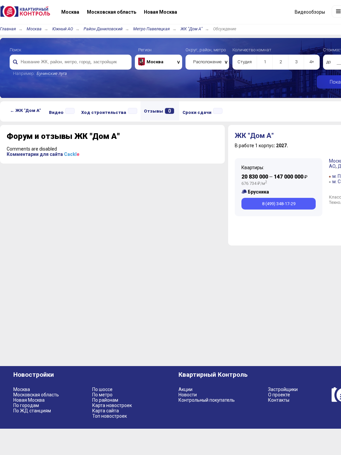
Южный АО (62, 28)
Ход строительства (103, 112)
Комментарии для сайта (43, 154)
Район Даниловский (103, 28)
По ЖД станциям (32, 410)
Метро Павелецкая (151, 28)
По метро (102, 394)
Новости (187, 394)
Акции (185, 389)
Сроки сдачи (196, 112)
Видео (56, 112)
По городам (26, 405)
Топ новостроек (109, 416)
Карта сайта (105, 410)
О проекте (279, 394)
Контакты (278, 400)
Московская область (36, 394)
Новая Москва (29, 400)
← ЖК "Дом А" (25, 110)
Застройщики (283, 389)
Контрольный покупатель (206, 400)
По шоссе (102, 389)
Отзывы (157, 111)
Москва (34, 28)
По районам (105, 400)
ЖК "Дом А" (191, 28)
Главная (8, 28)
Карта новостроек (112, 405)
